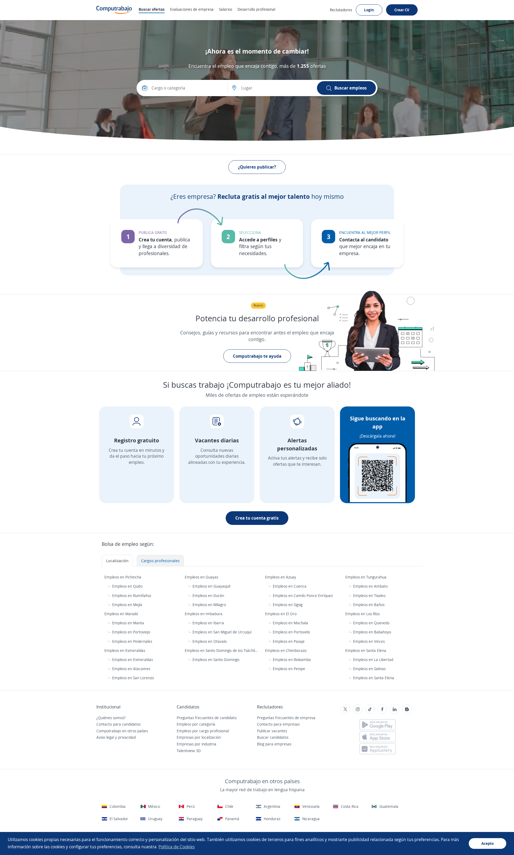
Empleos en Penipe (289, 668)
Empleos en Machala (290, 622)
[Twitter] (345, 709)
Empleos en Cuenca (290, 586)
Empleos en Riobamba (292, 659)
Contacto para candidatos (118, 724)
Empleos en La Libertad (373, 659)
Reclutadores (341, 9)
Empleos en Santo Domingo (215, 659)
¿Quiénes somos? (111, 717)
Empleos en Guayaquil (211, 586)
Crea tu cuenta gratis (257, 518)
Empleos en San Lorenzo (133, 677)
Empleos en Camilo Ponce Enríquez (303, 595)
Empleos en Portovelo (291, 631)
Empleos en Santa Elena (366, 650)
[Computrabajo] (114, 10)
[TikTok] (370, 709)
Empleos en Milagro (209, 604)
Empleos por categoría (196, 724)
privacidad (127, 737)
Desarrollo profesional (256, 9)
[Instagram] (357, 709)
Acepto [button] (487, 843)
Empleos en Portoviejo (131, 631)
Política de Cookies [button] (176, 847)
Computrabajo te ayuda (257, 356)
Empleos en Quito (127, 586)
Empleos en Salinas (369, 668)
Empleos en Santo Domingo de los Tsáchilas (222, 650)
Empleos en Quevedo (371, 622)
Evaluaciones (192, 9)
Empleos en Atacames (131, 668)
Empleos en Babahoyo (372, 631)
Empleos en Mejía (127, 604)
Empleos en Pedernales (132, 641)
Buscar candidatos (272, 737)
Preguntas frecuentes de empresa (286, 717)
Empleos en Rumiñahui (131, 595)
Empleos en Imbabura (204, 613)
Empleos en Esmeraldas (125, 650)
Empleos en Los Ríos (363, 613)
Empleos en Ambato (370, 586)
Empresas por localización (199, 737)
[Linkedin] (394, 709)
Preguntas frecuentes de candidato (207, 717)
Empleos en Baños (368, 604)
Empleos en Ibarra (208, 622)
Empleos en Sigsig (288, 604)
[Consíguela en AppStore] (378, 736)
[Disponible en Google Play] (378, 724)
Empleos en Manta (128, 622)
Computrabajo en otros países (122, 730)
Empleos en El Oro (281, 613)
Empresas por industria (196, 743)
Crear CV (401, 9)
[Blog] (406, 709)
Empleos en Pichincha (123, 577)
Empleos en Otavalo (209, 641)
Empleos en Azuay (281, 577)
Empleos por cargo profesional (203, 730)
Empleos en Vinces (369, 641)
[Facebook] (382, 709)
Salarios (225, 9)
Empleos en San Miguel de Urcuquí (221, 631)
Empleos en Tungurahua (366, 577)
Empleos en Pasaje (289, 641)
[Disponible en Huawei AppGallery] (378, 749)
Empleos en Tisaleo (369, 595)
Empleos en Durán (208, 595)
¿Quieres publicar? (257, 167)
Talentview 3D (189, 750)
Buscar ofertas (152, 9)
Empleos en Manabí (121, 613)
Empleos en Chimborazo (286, 650)
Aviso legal (105, 737)
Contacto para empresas (278, 724)
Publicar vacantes (272, 730)
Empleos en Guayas (202, 577)
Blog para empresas (274, 743)
